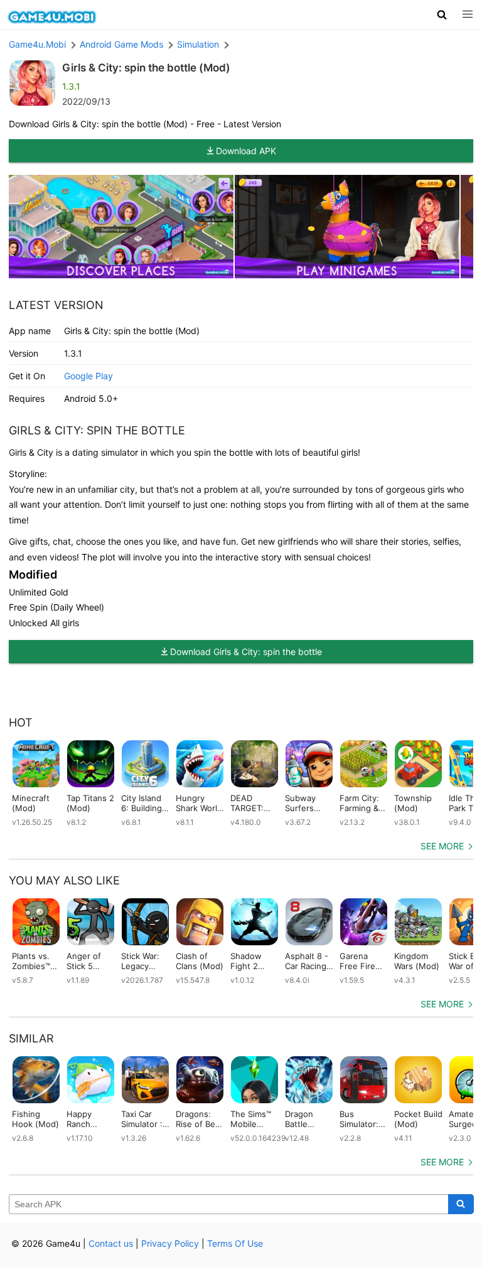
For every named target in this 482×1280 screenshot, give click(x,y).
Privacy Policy (170, 1243)
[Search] (461, 1204)
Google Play (88, 375)
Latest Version (56, 305)
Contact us (110, 1243)
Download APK (246, 150)
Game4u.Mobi (37, 44)
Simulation (198, 44)
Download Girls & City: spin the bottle (246, 651)
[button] (442, 14)
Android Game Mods (121, 44)
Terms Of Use (235, 1243)
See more (442, 846)
